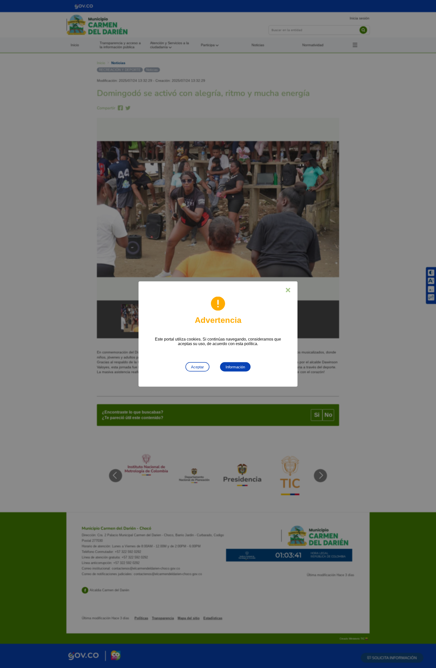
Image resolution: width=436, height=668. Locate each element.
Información (235, 367)
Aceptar (197, 367)
